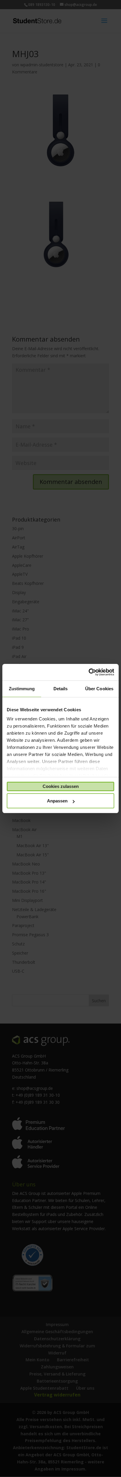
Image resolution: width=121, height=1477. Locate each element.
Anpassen (57, 800)
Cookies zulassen (61, 786)
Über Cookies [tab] (99, 688)
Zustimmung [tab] (22, 688)
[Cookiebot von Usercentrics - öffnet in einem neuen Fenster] (88, 672)
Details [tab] (60, 688)
